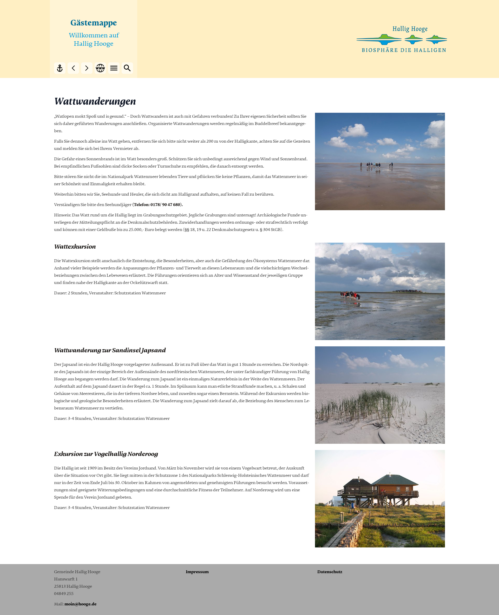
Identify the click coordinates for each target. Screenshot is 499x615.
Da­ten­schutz (329, 572)
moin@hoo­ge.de (80, 604)
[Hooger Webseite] (100, 68)
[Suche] (127, 68)
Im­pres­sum (197, 572)
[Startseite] (59, 68)
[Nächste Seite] (87, 68)
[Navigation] (114, 68)
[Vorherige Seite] (73, 68)
